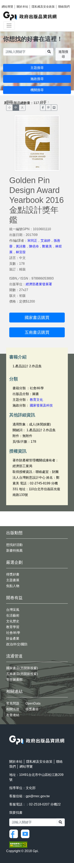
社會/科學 (13, 632)
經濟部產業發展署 (39, 284)
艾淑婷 (45, 240)
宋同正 (32, 240)
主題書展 (12, 580)
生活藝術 (12, 615)
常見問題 (12, 703)
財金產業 (12, 638)
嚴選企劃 (14, 562)
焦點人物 (12, 586)
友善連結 (12, 715)
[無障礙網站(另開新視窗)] (18, 844)
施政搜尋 (37, 79)
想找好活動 (14, 544)
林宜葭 (21, 252)
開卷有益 (14, 597)
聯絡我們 (64, 6)
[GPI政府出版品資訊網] (30, 15)
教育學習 (12, 627)
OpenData (32, 703)
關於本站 (22, 6)
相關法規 (12, 709)
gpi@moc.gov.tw (38, 796)
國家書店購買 (37, 317)
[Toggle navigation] (9, 25)
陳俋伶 (34, 246)
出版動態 (14, 532)
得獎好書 (12, 574)
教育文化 (36, 399)
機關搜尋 (37, 90)
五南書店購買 (37, 332)
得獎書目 (32, 709)
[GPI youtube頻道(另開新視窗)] (26, 833)
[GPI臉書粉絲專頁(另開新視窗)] (14, 833)
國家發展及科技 (41, 405)
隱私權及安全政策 (43, 6)
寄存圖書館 (14, 679)
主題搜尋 (37, 67)
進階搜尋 (63, 54)
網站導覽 (7, 6)
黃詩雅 (21, 246)
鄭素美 (47, 246)
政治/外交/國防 (17, 644)
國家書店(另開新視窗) (22, 668)
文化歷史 (12, 621)
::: (10, 733)
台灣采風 (12, 609)
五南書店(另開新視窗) (22, 674)
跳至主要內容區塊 (11, 2)
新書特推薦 (14, 550)
